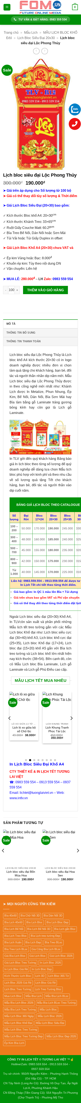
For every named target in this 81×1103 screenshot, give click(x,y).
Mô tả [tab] (10, 323)
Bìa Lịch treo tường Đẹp (45, 935)
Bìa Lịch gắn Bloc (65, 929)
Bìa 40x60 (10, 915)
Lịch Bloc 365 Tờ (58, 975)
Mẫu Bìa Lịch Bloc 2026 (18, 1002)
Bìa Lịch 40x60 (13, 922)
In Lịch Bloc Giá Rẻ (16, 969)
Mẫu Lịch (31, 32)
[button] (7, 7)
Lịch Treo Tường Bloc (48, 989)
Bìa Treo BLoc (53, 942)
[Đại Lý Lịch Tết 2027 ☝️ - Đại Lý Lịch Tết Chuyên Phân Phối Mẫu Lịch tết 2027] (40, 7)
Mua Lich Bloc (13, 996)
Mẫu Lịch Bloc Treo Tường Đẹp (23, 1036)
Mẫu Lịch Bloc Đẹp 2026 (61, 1036)
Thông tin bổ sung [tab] (20, 332)
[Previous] (9, 726)
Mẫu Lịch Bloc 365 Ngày (19, 1016)
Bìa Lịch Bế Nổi (13, 929)
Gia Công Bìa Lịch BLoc (46, 949)
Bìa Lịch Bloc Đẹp (57, 922)
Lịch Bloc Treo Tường (17, 989)
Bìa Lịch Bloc (34, 922)
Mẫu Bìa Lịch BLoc (57, 996)
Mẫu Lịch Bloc (48, 1009)
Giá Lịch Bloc (37, 955)
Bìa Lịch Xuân (12, 942)
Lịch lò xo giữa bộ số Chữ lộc (24, 729)
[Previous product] (44, 51)
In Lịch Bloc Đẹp (42, 969)
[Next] (71, 726)
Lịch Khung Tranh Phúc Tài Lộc (57, 729)
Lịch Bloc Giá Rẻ (45, 982)
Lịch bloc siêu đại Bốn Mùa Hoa (20, 873)
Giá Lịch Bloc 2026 (61, 955)
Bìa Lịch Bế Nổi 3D (38, 929)
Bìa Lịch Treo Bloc (15, 935)
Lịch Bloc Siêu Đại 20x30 (36, 38)
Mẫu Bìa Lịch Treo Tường (20, 1009)
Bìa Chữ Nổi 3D (30, 915)
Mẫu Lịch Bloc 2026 (50, 1016)
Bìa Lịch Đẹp (33, 942)
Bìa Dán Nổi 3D (53, 915)
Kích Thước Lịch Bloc (17, 975)
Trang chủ (11, 32)
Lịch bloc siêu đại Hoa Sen (60, 873)
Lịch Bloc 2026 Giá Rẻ (17, 982)
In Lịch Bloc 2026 (50, 962)
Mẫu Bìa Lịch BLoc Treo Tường (56, 1002)
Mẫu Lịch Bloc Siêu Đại (50, 1023)
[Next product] (36, 51)
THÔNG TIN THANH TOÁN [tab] (23, 341)
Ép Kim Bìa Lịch (14, 1043)
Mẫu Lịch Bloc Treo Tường (20, 1029)
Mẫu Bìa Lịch (34, 996)
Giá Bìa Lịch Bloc (15, 955)
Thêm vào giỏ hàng (45, 290)
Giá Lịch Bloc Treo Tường (20, 962)
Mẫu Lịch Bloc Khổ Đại (18, 1023)
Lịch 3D (39, 975)
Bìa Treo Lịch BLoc (16, 949)
